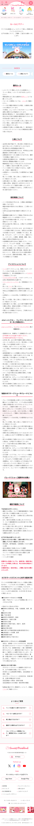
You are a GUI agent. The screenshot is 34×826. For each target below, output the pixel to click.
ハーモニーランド (25, 800)
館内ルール (9, 73)
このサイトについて (23, 791)
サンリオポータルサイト (10, 800)
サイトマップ (5, 788)
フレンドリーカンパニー (24, 786)
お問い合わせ (21, 788)
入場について (24, 73)
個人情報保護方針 (6, 791)
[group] (17, 810)
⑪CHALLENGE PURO (9, 277)
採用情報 (4, 786)
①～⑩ (5, 269)
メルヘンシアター (6, 327)
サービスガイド (17, 17)
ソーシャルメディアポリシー (9, 794)
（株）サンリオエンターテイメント (17, 803)
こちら (24, 101)
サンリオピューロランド (6, 17)
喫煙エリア (24, 96)
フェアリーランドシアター (22, 327)
